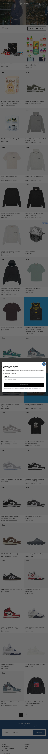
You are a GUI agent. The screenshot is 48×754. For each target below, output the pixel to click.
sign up (24, 385)
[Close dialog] (44, 364)
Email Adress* (6, 376)
